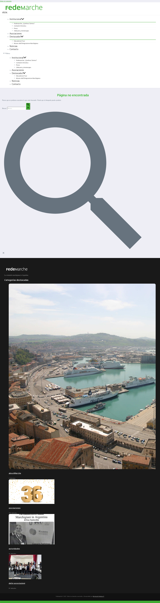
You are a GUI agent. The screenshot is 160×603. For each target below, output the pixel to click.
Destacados (15, 36)
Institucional (15, 19)
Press (16, 28)
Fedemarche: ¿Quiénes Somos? (24, 23)
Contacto (14, 49)
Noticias (13, 46)
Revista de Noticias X (98, 596)
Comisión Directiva (20, 26)
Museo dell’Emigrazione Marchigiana (26, 43)
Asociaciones (16, 33)
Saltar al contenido (6, 1)
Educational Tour (19, 41)
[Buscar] (28, 106)
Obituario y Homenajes (21, 31)
